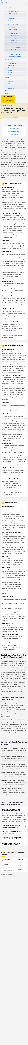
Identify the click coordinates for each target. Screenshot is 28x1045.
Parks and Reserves (15, 33)
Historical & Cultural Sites (14, 56)
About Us (10, 86)
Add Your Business (8, 96)
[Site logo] (7, 3)
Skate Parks (13, 49)
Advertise (10, 81)
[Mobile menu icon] (14, 1)
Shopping (10, 72)
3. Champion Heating (14, 134)
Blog (9, 83)
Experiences (11, 65)
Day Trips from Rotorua (14, 54)
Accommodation (12, 63)
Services (10, 70)
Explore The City (8, 20)
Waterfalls (13, 45)
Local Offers (7, 93)
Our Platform (7, 77)
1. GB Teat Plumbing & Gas (14, 128)
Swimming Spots (15, 40)
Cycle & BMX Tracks (15, 47)
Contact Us (11, 88)
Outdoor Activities (12, 29)
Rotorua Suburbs (12, 16)
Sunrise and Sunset (13, 52)
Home (3, 4)
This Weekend (11, 27)
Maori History (11, 18)
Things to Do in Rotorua (14, 24)
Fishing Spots (14, 42)
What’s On (6, 90)
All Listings (11, 74)
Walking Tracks (14, 35)
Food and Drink (11, 67)
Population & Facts (13, 11)
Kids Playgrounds (15, 38)
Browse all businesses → (6, 874)
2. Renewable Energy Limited (14, 131)
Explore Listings (8, 59)
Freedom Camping (12, 13)
